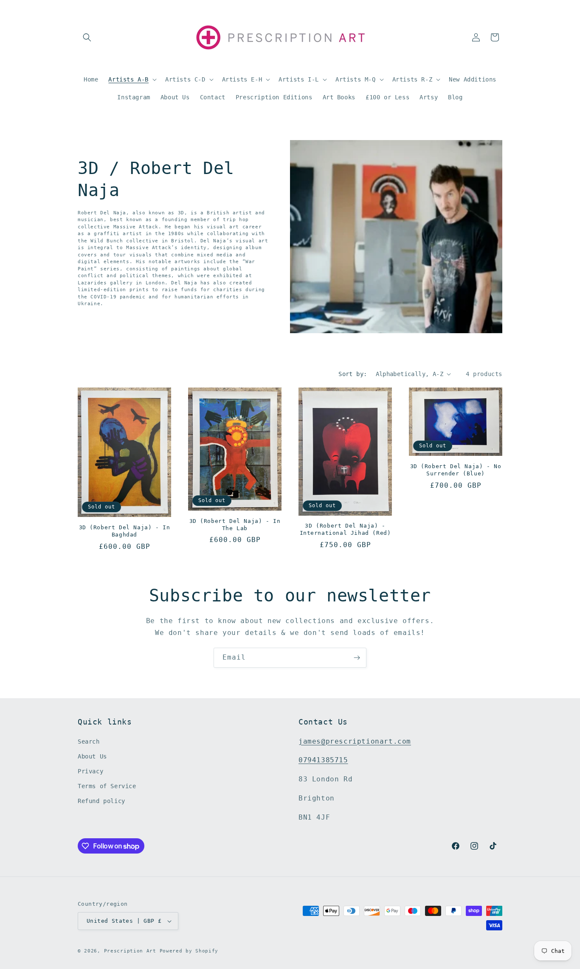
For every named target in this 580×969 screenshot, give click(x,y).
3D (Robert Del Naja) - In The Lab (235, 524)
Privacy (90, 771)
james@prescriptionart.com (354, 741)
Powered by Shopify (189, 951)
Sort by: (352, 374)
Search (89, 741)
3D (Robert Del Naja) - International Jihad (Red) (345, 529)
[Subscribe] (356, 658)
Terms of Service (107, 786)
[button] (87, 37)
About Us (92, 756)
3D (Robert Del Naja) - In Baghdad (124, 531)
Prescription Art (130, 951)
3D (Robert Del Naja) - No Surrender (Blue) (455, 470)
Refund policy (101, 801)
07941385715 (323, 760)
